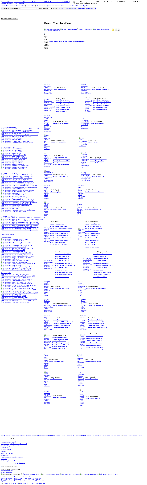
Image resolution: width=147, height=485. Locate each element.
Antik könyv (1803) (24, 274)
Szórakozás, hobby (27, 204)
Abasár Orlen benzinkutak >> (94, 347)
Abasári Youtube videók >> (92, 398)
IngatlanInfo (22, 159)
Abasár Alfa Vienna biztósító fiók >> (60, 238)
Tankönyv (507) (21, 296)
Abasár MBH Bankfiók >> (62, 258)
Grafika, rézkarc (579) (27, 248)
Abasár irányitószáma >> (60, 89)
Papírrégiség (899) (23, 260)
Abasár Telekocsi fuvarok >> (61, 164)
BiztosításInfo (23, 152)
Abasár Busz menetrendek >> (61, 159)
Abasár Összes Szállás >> (95, 320)
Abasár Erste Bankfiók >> (62, 270)
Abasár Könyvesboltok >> (92, 238)
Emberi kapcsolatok (28, 181)
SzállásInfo (21, 164)
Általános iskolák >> (103, 105)
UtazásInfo (21, 168)
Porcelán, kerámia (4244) (28, 263)
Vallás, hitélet (22, 211)
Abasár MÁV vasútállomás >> (98, 159)
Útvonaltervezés (25, 141)
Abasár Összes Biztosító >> (58, 224)
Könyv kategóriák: (6, 273)
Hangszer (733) (21, 250)
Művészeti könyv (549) (27, 288)
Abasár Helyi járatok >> (59, 162)
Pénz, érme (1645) (23, 262)
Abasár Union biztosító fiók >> (59, 242)
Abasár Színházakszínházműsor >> (63, 323)
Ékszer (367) (19, 244)
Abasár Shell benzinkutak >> (94, 345)
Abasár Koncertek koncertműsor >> (63, 321)
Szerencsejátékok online (31, 230)
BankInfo (19, 150)
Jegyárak (48, 5)
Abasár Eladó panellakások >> (61, 344)
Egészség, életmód (27, 178)
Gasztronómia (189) (24, 277)
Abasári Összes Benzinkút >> (94, 336)
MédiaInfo (20, 162)
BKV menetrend (40, 5)
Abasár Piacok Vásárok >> (92, 247)
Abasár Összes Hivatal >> (63, 100)
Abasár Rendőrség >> (98, 176)
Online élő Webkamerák (31, 222)
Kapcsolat (75, 5)
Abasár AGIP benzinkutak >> (94, 340)
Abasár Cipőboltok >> (91, 235)
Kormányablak (5, 455)
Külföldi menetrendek (6, 478)
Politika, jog (21, 196)
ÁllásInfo (19, 148)
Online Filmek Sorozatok (32, 224)
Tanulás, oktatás (25, 205)
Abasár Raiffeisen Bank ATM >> (102, 272)
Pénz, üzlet (21, 194)
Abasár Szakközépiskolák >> (101, 107)
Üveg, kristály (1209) (25, 268)
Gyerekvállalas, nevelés (31, 187)
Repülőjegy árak (5, 479)
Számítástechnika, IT (28, 199)
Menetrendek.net (9, 483)
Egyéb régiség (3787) (25, 242)
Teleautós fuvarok (26, 136)
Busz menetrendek (27, 130)
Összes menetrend (10, 5)
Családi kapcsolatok (28, 176)
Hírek (62, 5)
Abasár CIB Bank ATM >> (100, 277)
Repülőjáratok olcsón (6, 481)
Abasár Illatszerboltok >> (92, 240)
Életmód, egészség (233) (28, 276)
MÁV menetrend (30, 435)
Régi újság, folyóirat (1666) (30, 293)
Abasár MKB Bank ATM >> (100, 267)
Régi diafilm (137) (23, 291)
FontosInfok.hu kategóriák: (8, 147)
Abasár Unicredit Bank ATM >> (101, 274)
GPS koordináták (39, 481)
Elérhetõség (23, 483)
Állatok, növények (27, 175)
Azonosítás (4, 459)
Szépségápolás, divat (28, 201)
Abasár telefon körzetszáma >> (100, 89)
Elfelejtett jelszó (18, 478)
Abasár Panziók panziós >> (96, 323)
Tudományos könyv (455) (30, 299)
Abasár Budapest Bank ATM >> (102, 263)
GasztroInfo (21, 156)
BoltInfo (19, 153)
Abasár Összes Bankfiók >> (63, 254)
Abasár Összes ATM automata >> (102, 254)
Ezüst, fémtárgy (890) (26, 245)
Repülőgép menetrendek (31, 135)
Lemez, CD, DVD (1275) (29, 285)
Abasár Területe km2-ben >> (58, 209)
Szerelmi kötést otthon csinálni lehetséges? (12, 457)
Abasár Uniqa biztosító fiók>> (58, 244)
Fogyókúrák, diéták (27, 184)
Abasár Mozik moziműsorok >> (61, 325)
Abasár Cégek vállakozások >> (93, 361)
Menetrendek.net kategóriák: (8, 127)
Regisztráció (86, 5)
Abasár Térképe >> (93, 142)
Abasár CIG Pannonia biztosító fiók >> (61, 228)
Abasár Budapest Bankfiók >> (63, 263)
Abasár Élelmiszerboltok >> (93, 226)
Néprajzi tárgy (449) (25, 257)
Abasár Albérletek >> (56, 379)
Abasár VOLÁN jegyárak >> (97, 162)
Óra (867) (16, 259)
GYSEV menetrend (28, 478)
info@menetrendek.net (7, 472)
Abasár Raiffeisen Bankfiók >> (63, 272)
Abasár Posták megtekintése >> (94, 192)
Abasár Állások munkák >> (57, 361)
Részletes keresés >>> (64, 8)
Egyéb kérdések (25, 179)
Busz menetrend (20, 5)
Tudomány (21, 207)
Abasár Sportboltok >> (91, 244)
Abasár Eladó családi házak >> (61, 339)
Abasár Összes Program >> (60, 320)
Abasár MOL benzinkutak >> (94, 338)
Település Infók (56, 5)
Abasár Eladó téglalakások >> (60, 343)
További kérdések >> (21, 463)
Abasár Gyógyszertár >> (97, 123)
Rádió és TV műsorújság (32, 227)
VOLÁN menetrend (56, 435)
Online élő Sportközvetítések (35, 219)
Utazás (17, 208)
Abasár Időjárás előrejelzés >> (92, 209)
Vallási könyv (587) (24, 302)
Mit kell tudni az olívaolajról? (9, 442)
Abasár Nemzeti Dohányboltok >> (95, 288)
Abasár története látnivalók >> (62, 305)
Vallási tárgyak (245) (25, 270)
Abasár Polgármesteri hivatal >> (65, 102)
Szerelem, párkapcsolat (30, 202)
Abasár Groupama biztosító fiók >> (60, 231)
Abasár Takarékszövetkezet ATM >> (103, 265)
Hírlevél (17, 483)
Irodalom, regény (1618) (27, 283)
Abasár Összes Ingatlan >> (59, 337)
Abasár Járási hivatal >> (63, 107)
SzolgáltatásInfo (25, 165)
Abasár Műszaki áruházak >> (93, 228)
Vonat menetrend (30, 5)
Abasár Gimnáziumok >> (100, 109)
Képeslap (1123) (21, 251)
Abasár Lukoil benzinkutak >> (94, 349)
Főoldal (3, 5)
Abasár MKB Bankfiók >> (62, 267)
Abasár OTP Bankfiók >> (62, 256)
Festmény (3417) (21, 247)
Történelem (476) (22, 297)
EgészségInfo (22, 155)
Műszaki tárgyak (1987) (27, 256)
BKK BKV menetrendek (32, 129)
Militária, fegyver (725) (27, 254)
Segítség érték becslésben (7, 453)
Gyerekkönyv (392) (24, 280)
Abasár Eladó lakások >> (59, 341)
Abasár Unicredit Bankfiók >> (63, 274)
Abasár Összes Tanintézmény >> (102, 100)
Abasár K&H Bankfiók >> (62, 261)
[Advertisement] (32, 13)
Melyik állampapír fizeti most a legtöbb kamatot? (14, 444)
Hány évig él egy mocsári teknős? (10, 446)
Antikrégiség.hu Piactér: (7, 234)
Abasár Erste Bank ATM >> (100, 270)
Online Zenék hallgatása (31, 225)
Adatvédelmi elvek (40, 483)
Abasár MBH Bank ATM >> (100, 258)
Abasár (95, 105)
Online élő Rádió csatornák (34, 217)
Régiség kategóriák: (6, 237)
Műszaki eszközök (27, 191)
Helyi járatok (4, 476)
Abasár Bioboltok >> (91, 242)
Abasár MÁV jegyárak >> (97, 161)
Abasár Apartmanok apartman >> (97, 325)
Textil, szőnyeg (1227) (26, 266)
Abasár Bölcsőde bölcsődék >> (102, 102)
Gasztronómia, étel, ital (30, 185)
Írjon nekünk (17, 479)
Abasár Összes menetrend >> (61, 157)
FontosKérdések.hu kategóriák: (9, 173)
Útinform (19, 139)
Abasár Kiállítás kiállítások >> (61, 327)
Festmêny (3, 451)
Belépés (80, 5)
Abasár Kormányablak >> (63, 105)
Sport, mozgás (23, 198)
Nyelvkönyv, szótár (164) (29, 289)
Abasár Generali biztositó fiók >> (59, 240)
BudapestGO (17, 481)
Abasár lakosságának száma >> (59, 288)
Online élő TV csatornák (32, 221)
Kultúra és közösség (28, 190)
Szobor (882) (19, 265)
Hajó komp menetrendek (32, 132)
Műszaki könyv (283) (26, 286)
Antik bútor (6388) (23, 239)
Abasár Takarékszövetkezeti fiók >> (65, 265)
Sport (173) (18, 294)
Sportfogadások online (30, 228)
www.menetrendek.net (7, 470)
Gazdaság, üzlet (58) (26, 279)
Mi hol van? (68, 5)
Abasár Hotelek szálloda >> (96, 321)
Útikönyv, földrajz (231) (28, 300)
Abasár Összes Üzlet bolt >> (93, 224)
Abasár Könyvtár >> (61, 111)
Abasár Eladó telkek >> (58, 348)
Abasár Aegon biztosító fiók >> (59, 233)
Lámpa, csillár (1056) (25, 253)
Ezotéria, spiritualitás (28, 182)
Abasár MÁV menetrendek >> (61, 161)
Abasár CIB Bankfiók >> (62, 277)
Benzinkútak (38, 478)
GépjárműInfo (23, 158)
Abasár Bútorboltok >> (91, 231)
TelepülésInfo (23, 167)
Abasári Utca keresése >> (59, 397)
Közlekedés (21, 188)
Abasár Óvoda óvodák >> (100, 103)
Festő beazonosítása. (6, 449)
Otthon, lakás (22, 193)
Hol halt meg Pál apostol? (8, 460)
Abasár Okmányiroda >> (63, 103)
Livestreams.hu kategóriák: (8, 216)
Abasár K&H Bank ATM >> (100, 261)
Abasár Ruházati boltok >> (93, 233)
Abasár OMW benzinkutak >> (94, 343)
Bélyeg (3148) (20, 240)
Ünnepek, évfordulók (29, 210)
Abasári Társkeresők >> (91, 379)
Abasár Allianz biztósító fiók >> (59, 235)
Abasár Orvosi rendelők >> (60, 123)
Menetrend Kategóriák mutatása (9, 18)
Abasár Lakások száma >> (95, 305)
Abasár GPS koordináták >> (59, 142)
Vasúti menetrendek (28, 142)
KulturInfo (20, 161)
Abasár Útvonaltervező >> (60, 176)
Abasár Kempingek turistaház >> (97, 327)
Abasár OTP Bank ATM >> (100, 256)
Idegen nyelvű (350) (25, 282)
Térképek (19, 138)
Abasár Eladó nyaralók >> (59, 346)
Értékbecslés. (4, 447)
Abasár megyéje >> (55, 192)
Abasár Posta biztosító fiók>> (58, 226)
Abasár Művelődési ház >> (63, 109)
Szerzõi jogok (31, 483)
